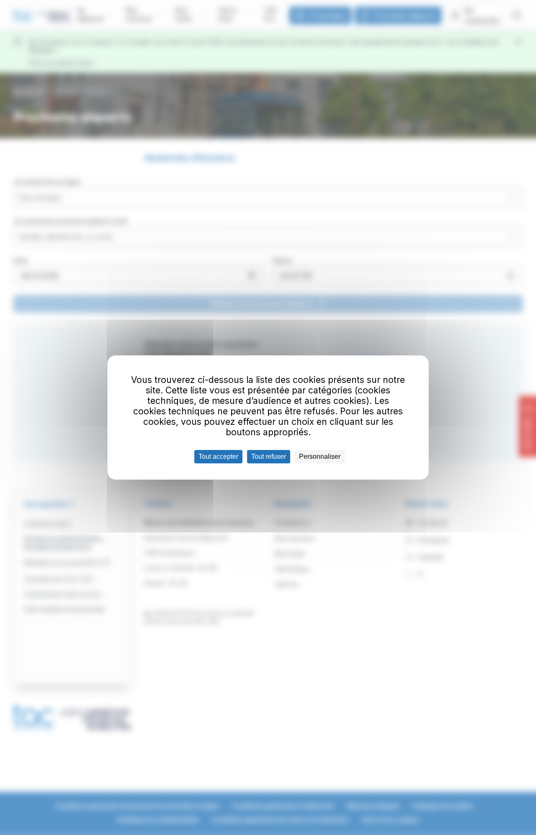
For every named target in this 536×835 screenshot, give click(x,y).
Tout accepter (218, 456)
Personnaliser (319, 456)
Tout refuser (268, 456)
